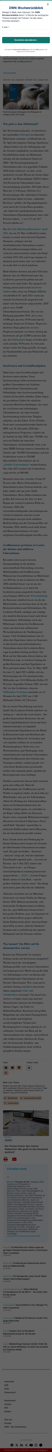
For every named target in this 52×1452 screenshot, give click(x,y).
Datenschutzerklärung (20, 49)
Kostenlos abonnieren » (26, 40)
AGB (37, 49)
